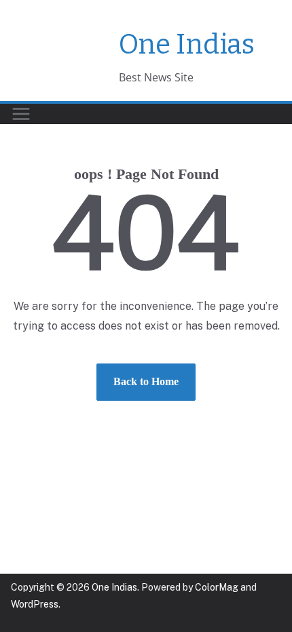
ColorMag (216, 587)
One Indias (187, 44)
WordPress (34, 604)
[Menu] (21, 114)
